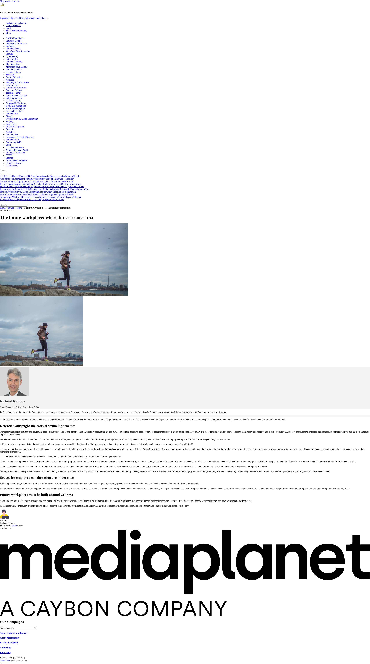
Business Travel (13, 100)
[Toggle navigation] (48, 18)
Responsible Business (16, 103)
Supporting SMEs (14, 142)
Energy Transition (14, 77)
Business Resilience (15, 147)
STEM (9, 155)
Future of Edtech (13, 69)
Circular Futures (13, 72)
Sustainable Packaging (16, 23)
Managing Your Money (16, 67)
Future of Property (14, 61)
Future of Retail (13, 48)
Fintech (9, 116)
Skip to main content (9, 1)
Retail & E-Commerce (16, 106)
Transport (10, 74)
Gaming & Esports (14, 163)
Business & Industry (23, 18)
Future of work (13, 139)
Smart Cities (11, 124)
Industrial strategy (14, 98)
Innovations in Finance (16, 43)
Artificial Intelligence (15, 38)
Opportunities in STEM (16, 95)
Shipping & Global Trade (17, 82)
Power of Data (12, 85)
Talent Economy (13, 93)
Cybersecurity (12, 56)
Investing (10, 46)
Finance (9, 158)
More (8, 33)
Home (3, 208)
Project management (15, 126)
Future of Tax (12, 59)
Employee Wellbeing (15, 152)
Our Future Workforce (16, 87)
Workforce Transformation (18, 51)
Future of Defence (14, 41)
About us (10, 80)
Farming (9, 54)
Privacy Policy (5, 660)
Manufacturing (12, 64)
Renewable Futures (14, 111)
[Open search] (1, 174)
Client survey (12, 165)
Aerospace (10, 132)
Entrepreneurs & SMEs (16, 160)
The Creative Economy (16, 30)
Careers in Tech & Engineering (20, 137)
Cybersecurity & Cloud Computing (22, 119)
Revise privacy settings (19, 660)
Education (10, 129)
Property (10, 121)
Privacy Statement (9, 642)
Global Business (13, 25)
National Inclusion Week (17, 150)
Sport (8, 28)
